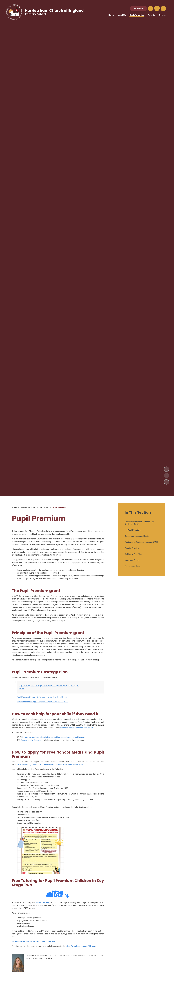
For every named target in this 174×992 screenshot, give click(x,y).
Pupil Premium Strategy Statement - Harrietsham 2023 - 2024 (42, 702)
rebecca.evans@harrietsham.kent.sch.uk (76, 728)
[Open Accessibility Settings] (163, 8)
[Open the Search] (150, 8)
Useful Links (138, 8)
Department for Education (31, 740)
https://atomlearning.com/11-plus (80, 946)
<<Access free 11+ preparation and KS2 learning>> (35, 941)
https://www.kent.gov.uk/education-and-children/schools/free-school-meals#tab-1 (50, 764)
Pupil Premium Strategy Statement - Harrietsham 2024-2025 (42, 697)
